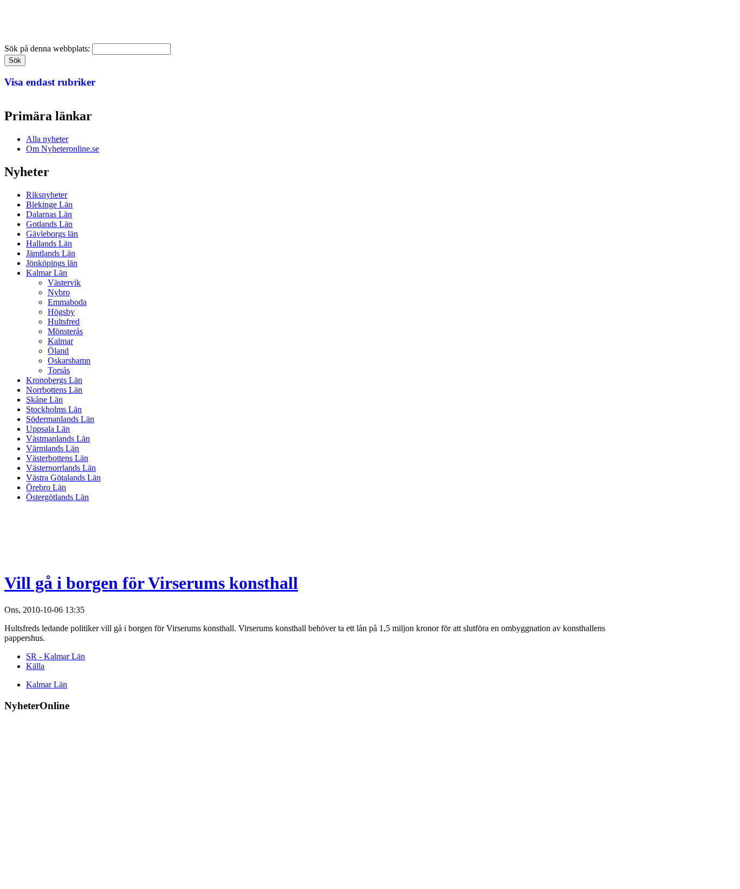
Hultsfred (64, 321)
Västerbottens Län (57, 458)
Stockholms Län (54, 409)
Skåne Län (44, 399)
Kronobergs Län (54, 380)
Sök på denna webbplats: (48, 48)
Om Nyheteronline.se (62, 148)
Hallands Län (49, 243)
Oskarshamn (69, 360)
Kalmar (60, 341)
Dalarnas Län (49, 214)
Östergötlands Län (57, 497)
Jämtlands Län (50, 253)
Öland (58, 350)
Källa (35, 666)
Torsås (59, 370)
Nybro (59, 292)
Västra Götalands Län (63, 477)
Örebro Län (46, 487)
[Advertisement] (201, 535)
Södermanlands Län (60, 419)
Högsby (61, 311)
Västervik (64, 282)
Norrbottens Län (54, 389)
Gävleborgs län (52, 233)
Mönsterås (65, 331)
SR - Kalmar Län (55, 656)
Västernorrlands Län (61, 467)
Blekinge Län (49, 204)
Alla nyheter (47, 139)
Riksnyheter (46, 194)
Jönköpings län (51, 263)
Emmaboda (67, 302)
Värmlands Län (52, 448)
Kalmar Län (46, 272)
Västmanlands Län (58, 438)
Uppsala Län (48, 428)
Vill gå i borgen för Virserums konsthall (151, 583)
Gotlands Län (49, 224)
